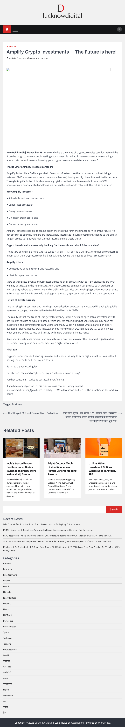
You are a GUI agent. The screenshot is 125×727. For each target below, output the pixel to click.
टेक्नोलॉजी (7, 672)
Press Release (9, 626)
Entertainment (10, 574)
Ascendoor (77, 723)
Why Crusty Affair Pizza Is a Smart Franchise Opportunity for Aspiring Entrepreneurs (41, 524)
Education (7, 569)
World (6, 655)
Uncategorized (10, 649)
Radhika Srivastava (18, 58)
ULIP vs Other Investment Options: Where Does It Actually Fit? (102, 469)
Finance (6, 580)
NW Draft (7, 615)
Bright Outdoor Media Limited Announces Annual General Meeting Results (62, 469)
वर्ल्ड (4, 701)
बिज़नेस (6, 689)
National (7, 603)
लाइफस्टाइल (8, 695)
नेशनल (5, 678)
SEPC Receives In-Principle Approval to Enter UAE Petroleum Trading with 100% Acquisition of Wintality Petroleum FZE (57, 535)
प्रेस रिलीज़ (7, 684)
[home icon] (7, 29)
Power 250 (8, 620)
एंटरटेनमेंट (7, 666)
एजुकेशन (6, 661)
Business (11, 46)
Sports (6, 632)
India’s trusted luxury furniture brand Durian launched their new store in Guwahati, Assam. (21, 469)
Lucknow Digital (44, 723)
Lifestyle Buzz (9, 597)
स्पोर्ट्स (5, 707)
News (5, 609)
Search (114, 509)
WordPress (104, 723)
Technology (8, 638)
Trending (7, 643)
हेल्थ (5, 712)
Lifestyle (7, 592)
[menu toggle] (15, 29)
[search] (119, 29)
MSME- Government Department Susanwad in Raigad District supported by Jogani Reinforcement (48, 530)
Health (6, 586)
